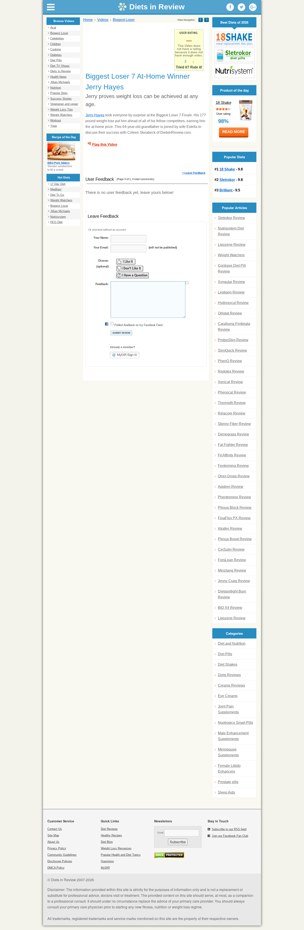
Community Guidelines (62, 854)
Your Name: (100, 237)
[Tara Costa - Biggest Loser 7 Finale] (200, 20)
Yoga (53, 125)
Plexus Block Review (234, 507)
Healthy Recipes (111, 835)
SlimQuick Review (232, 350)
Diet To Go (57, 195)
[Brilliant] (234, 70)
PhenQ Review (230, 361)
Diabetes (56, 55)
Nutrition (55, 87)
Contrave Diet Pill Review (232, 268)
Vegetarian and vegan (64, 104)
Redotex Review (231, 371)
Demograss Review (233, 434)
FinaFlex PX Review (234, 518)
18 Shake (223, 103)
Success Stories (61, 98)
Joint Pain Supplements (228, 709)
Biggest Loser (59, 33)
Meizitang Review (232, 570)
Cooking (55, 49)
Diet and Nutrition (231, 643)
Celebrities (57, 38)
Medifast (55, 189)
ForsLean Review (232, 560)
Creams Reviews (231, 685)
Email (160, 832)
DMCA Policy (56, 867)
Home (88, 20)
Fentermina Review (233, 466)
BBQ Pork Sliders (58, 162)
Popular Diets (59, 93)
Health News (58, 76)
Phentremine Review (234, 497)
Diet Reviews (109, 829)
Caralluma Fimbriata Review (234, 326)
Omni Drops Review (234, 476)
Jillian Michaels (60, 82)
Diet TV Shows (60, 66)
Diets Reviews (229, 675)
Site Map (53, 835)
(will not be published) (163, 247)
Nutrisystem (58, 216)
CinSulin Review (231, 549)
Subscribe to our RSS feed (229, 829)
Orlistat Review (230, 313)
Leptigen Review (231, 292)
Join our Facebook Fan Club (230, 836)
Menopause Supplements (228, 752)
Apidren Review (230, 487)
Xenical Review (230, 382)
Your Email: (100, 247)
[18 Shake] (234, 39)
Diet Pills (56, 60)
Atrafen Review (230, 528)
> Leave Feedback (193, 173)
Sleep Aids (226, 792)
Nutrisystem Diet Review (231, 231)
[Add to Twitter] (241, 7)
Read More (233, 132)
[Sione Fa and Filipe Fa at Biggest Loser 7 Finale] (206, 20)
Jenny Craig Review (234, 581)
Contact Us (54, 829)
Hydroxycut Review (233, 303)
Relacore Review (231, 413)
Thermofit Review (232, 403)
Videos (102, 20)
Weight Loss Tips (61, 109)
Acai (53, 27)
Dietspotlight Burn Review (232, 594)
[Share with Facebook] (230, 7)
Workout (55, 120)
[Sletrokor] (234, 54)
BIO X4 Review (230, 608)
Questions (107, 861)
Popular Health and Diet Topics (121, 854)
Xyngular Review (231, 282)
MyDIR (105, 867)
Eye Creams (227, 696)
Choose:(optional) (102, 263)
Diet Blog (107, 842)
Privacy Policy (56, 848)
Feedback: (101, 284)
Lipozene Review (231, 244)
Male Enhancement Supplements (233, 736)
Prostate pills (228, 782)
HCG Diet (56, 222)
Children (55, 44)
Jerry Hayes (94, 115)
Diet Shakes (227, 664)
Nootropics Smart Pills (235, 723)
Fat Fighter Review (233, 445)
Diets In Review (60, 71)
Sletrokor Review (231, 218)
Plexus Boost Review (235, 539)
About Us (53, 842)
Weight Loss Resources (116, 848)
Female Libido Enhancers (229, 768)
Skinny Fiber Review (234, 424)
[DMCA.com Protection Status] (169, 857)
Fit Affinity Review (232, 455)
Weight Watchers (61, 115)
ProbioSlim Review (233, 340)
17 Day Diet (57, 184)
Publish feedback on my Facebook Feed (138, 325)
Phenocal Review (232, 392)
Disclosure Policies (59, 861)
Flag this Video (104, 144)
